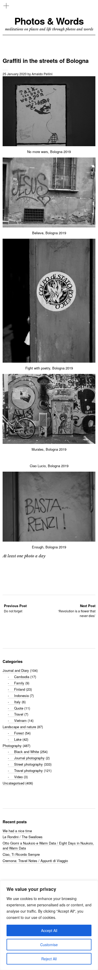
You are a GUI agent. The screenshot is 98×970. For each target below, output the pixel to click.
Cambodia (21, 676)
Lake (17, 739)
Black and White (26, 751)
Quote (18, 708)
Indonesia (21, 695)
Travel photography (28, 770)
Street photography (28, 764)
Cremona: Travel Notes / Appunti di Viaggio (35, 860)
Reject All (49, 958)
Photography (12, 745)
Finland (19, 689)
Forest (19, 733)
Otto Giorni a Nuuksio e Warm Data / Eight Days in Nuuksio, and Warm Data (48, 846)
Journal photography (29, 757)
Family (19, 682)
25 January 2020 (15, 74)
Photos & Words (49, 20)
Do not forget (15, 608)
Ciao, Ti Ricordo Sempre (21, 854)
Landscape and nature (19, 726)
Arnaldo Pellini (42, 74)
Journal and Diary (16, 670)
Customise (49, 944)
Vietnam (20, 720)
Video (18, 776)
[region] (49, 925)
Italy (17, 701)
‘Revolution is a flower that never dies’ (76, 610)
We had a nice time (17, 830)
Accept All (49, 930)
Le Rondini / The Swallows (23, 836)
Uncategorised (13, 783)
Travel (18, 714)
